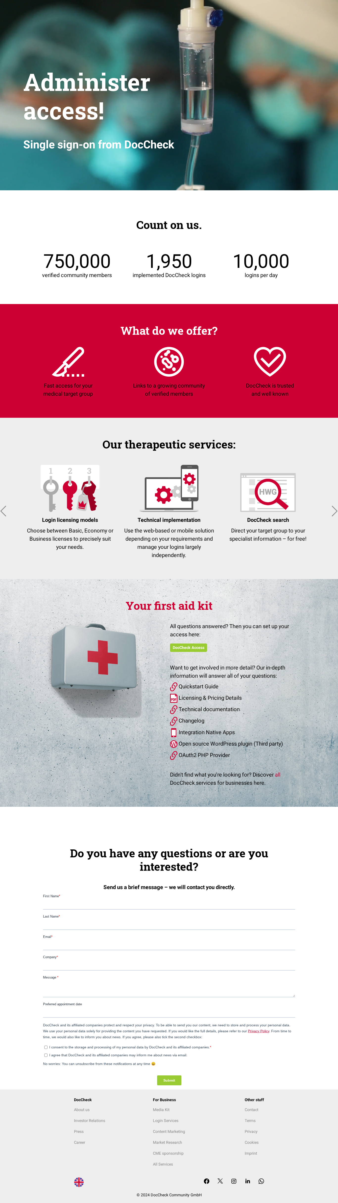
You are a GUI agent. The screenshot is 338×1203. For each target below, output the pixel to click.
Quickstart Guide (197, 686)
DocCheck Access (188, 647)
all (277, 775)
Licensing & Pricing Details (209, 698)
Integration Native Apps (206, 732)
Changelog (190, 721)
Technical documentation (208, 709)
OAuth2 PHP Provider (203, 755)
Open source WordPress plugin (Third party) (230, 744)
